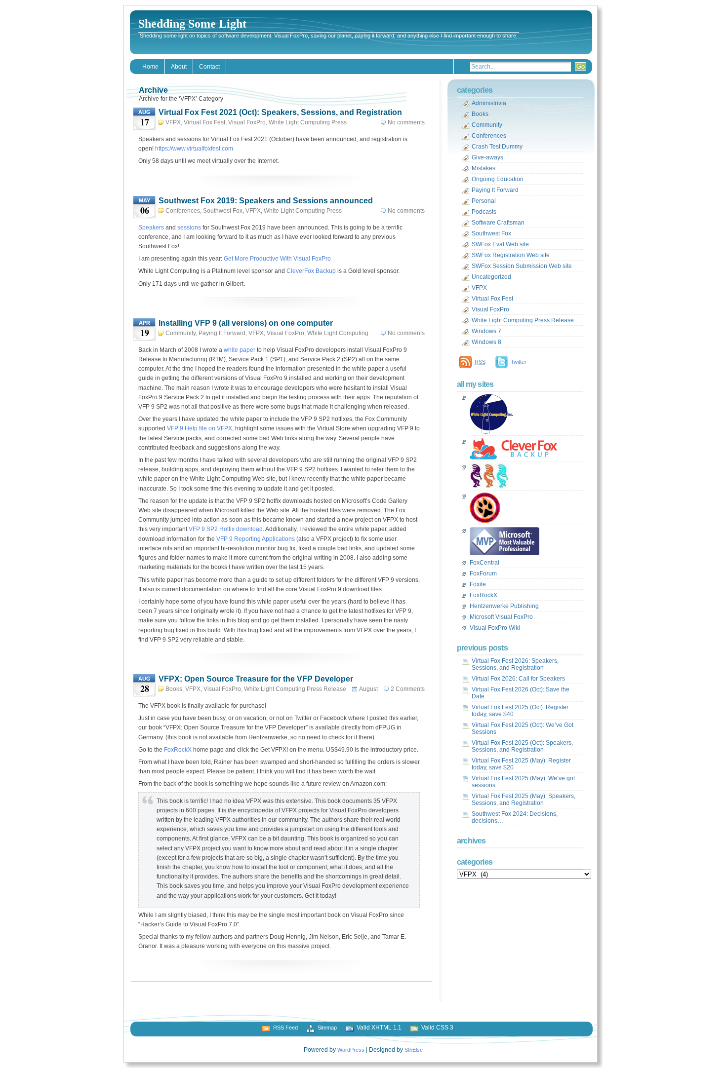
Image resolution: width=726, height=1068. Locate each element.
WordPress (350, 1050)
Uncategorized (491, 276)
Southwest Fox (222, 210)
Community (180, 333)
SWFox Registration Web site (511, 255)
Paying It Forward (222, 333)
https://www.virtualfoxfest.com (194, 148)
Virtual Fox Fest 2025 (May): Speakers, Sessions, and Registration (523, 799)
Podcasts (484, 211)
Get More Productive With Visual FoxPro (277, 258)
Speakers (151, 227)
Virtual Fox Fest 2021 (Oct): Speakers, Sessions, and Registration (280, 112)
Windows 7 (486, 331)
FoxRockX (178, 749)
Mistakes (483, 168)
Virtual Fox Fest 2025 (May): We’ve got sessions (523, 782)
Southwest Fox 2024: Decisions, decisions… (515, 817)
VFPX (173, 122)
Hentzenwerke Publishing (504, 606)
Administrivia (489, 103)
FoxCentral (484, 562)
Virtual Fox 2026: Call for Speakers (518, 678)
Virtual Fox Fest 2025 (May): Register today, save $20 (521, 764)
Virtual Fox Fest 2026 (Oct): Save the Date (520, 693)
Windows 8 (486, 342)
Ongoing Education (498, 179)
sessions (189, 227)
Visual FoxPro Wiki (495, 627)
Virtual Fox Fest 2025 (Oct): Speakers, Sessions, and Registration (522, 746)
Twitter (518, 362)
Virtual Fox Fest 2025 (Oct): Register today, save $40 (520, 711)
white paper (239, 349)
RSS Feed (285, 1027)
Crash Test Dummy (497, 146)
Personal (484, 200)
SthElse (413, 1050)
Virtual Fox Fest (204, 122)
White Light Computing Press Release (295, 689)
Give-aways (487, 157)
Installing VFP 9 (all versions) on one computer (246, 323)
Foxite (478, 584)
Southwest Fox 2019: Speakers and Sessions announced (266, 200)
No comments (406, 122)
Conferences (182, 210)
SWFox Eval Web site (500, 244)
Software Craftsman (498, 222)
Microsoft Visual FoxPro (501, 616)
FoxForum (483, 573)
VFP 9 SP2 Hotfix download (226, 529)
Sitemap (327, 1027)
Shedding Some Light (192, 23)
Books (173, 689)
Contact (209, 66)
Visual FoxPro (247, 122)
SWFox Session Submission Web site (522, 266)
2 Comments (408, 689)
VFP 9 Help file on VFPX (199, 428)
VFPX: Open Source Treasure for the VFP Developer (256, 679)
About (179, 66)
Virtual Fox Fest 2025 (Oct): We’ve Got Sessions (522, 728)
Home (150, 66)
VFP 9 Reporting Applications (255, 538)
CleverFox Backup (311, 270)
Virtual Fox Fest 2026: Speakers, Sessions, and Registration (515, 664)
